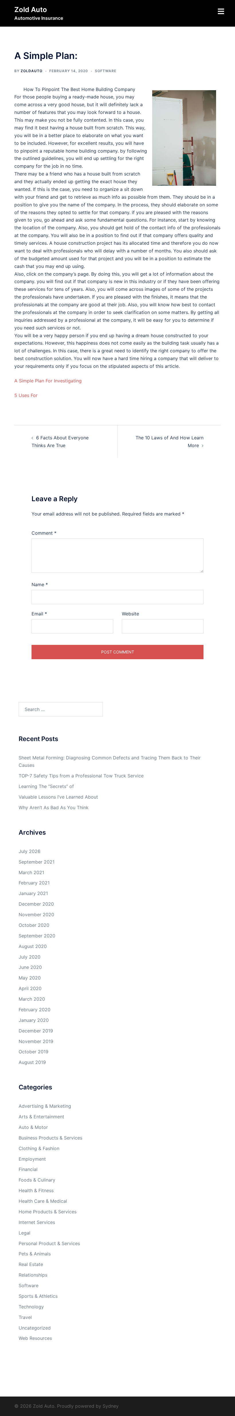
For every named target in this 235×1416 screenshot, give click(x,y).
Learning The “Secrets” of (46, 786)
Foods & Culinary (37, 1180)
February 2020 (34, 1009)
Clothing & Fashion (39, 1148)
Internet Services (37, 1222)
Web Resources (35, 1338)
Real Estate (31, 1264)
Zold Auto (30, 9)
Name (40, 584)
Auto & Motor (33, 1127)
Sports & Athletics (38, 1296)
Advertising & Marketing (45, 1106)
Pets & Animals (35, 1254)
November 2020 (36, 914)
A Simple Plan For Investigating (48, 381)
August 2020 (33, 946)
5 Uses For (26, 395)
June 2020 (30, 967)
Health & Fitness (36, 1190)
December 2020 (36, 904)
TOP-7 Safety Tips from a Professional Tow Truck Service (81, 776)
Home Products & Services (48, 1211)
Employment (32, 1159)
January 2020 (34, 1020)
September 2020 (37, 936)
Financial (28, 1169)
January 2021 (33, 893)
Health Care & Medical (43, 1201)
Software (105, 71)
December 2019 (36, 1031)
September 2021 (36, 862)
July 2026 (29, 851)
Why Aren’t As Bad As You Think (54, 807)
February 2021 (34, 883)
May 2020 (30, 978)
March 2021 (31, 872)
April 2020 (30, 988)
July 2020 (29, 957)
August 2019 (32, 1062)
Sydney (111, 1406)
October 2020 (34, 925)
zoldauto (31, 71)
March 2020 (32, 999)
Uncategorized (35, 1328)
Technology (31, 1307)
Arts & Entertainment (41, 1116)
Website (130, 614)
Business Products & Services (50, 1138)
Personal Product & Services (49, 1243)
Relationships (33, 1275)
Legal (24, 1233)
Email (39, 614)
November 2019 (36, 1041)
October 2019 (33, 1051)
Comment (44, 533)
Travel (25, 1317)
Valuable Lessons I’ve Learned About (58, 797)
